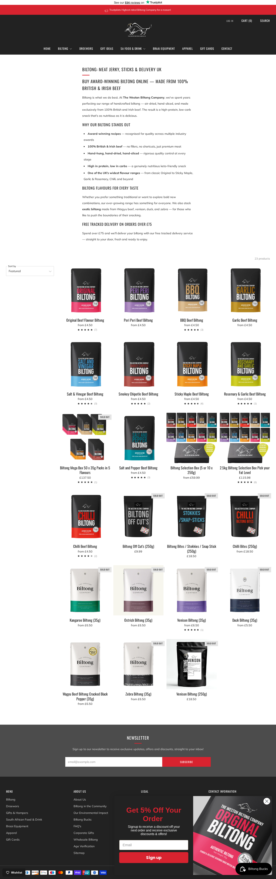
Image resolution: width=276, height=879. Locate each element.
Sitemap (79, 853)
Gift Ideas (106, 48)
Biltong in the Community (90, 806)
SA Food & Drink (131, 48)
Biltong (63, 48)
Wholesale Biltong (86, 839)
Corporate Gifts (84, 833)
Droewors (86, 48)
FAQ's (77, 826)
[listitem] (138, 10)
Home (47, 48)
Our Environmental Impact (91, 813)
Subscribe (186, 762)
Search (265, 20)
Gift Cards (207, 48)
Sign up (154, 857)
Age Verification (84, 846)
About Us (80, 799)
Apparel (187, 48)
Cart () (246, 20)
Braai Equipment (164, 48)
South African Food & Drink (24, 819)
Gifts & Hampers (17, 813)
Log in (229, 20)
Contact (226, 48)
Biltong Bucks (83, 819)
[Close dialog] (266, 801)
